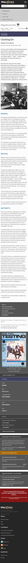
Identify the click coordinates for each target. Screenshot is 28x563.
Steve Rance (6, 404)
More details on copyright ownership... (9, 327)
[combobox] (14, 6)
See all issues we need (8, 479)
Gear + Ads (5, 16)
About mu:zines (5, 519)
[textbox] (8, 6)
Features (4, 13)
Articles (4, 30)
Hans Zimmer (6, 397)
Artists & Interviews (7, 19)
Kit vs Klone (5, 311)
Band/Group (5, 391)
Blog (4, 548)
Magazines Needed (6, 532)
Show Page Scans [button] (22, 28)
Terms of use (4, 555)
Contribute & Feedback (7, 530)
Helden (4, 385)
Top (3, 306)
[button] (18, 25)
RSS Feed (5, 545)
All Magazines (6, 11)
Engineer (4, 410)
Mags (6, 28)
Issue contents (8, 306)
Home (2, 28)
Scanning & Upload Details (7, 535)
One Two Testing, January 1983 (13, 45)
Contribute (4, 485)
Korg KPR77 (5, 315)
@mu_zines (6, 541)
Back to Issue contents (9, 431)
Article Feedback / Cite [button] (9, 375)
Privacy (3, 557)
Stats (2, 524)
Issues (11, 28)
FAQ (2, 521)
